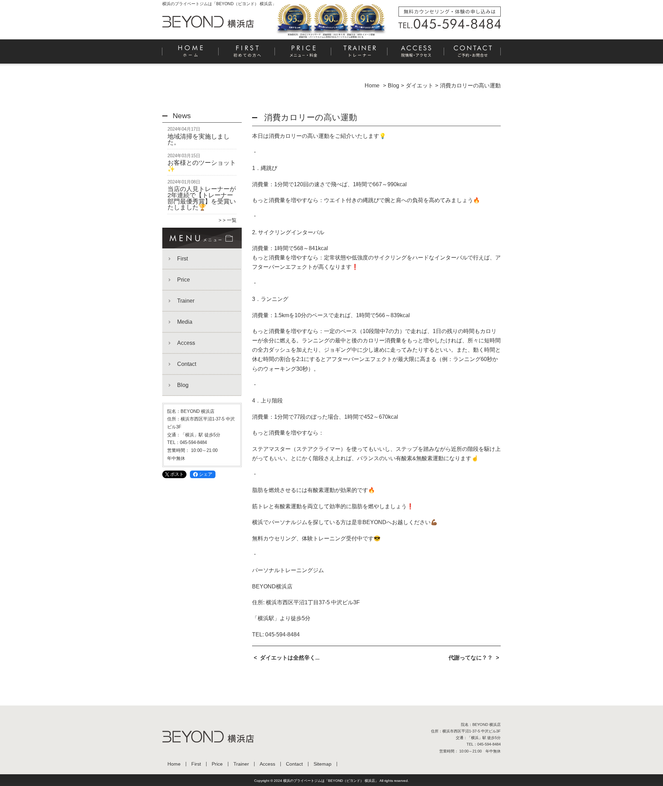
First (247, 54)
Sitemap (323, 764)
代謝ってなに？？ (471, 658)
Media (184, 322)
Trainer (360, 54)
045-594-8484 (282, 634)
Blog (183, 385)
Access (416, 54)
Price (303, 54)
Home (190, 54)
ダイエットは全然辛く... (289, 658)
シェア (205, 474)
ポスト (177, 474)
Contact (472, 54)
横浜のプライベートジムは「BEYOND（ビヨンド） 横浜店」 (330, 781)
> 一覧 (230, 220)
